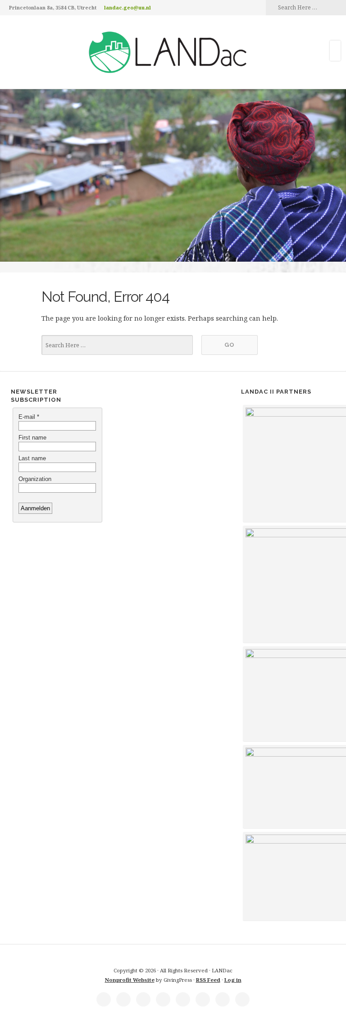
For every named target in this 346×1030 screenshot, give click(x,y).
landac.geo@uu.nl (127, 7)
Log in (232, 979)
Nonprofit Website (130, 979)
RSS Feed (208, 979)
